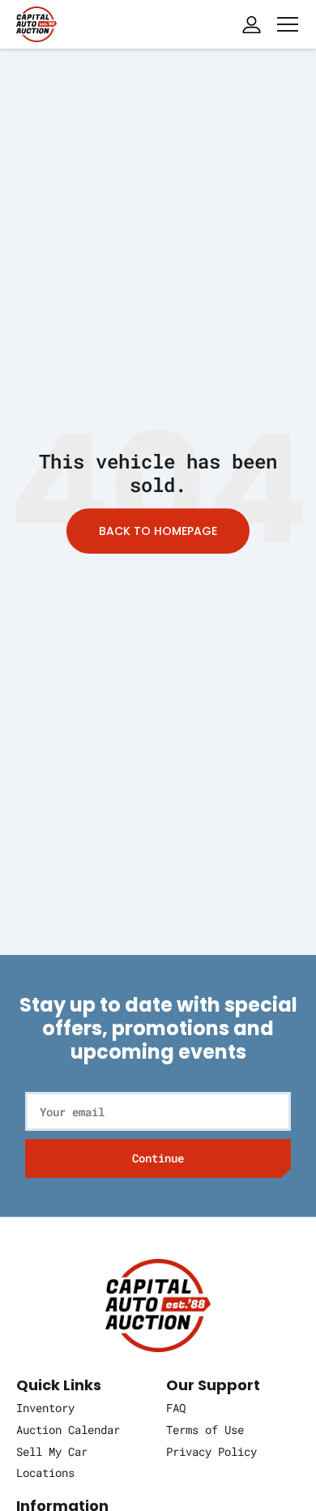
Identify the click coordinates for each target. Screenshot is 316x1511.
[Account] (251, 24)
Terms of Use (205, 1429)
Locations (45, 1472)
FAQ (176, 1407)
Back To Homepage (158, 531)
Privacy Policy (211, 1451)
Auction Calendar (68, 1429)
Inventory (45, 1407)
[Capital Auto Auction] (36, 22)
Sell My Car (52, 1451)
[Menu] (287, 24)
